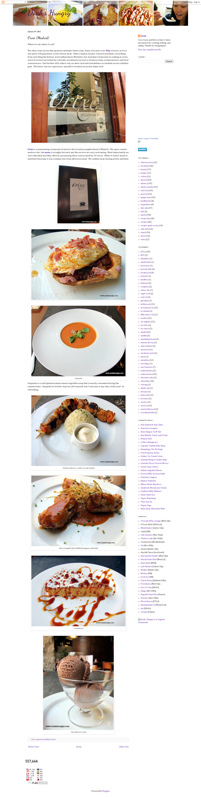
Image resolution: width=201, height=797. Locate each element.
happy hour (146, 197)
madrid (47, 739)
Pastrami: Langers (149, 477)
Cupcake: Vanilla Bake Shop (153, 446)
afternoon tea (147, 162)
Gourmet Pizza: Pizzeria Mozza (154, 463)
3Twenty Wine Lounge (151, 521)
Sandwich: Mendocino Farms (154, 488)
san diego (145, 364)
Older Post (123, 747)
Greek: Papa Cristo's (149, 467)
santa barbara (147, 371)
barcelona (145, 266)
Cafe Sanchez (146, 535)
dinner (144, 183)
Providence (146, 584)
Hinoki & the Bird (149, 559)
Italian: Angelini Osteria (151, 470)
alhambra (145, 259)
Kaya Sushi (145, 563)
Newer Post (33, 747)
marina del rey (147, 343)
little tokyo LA (147, 315)
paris (143, 357)
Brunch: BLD (146, 439)
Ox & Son (145, 577)
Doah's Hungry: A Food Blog (148, 138)
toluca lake (145, 395)
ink (142, 608)
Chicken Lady (147, 538)
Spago (143, 591)
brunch (144, 170)
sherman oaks (147, 378)
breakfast (145, 166)
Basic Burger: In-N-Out (151, 432)
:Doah (143, 36)
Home (79, 747)
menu (47, 152)
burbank (144, 283)
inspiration (146, 205)
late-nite (144, 208)
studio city (145, 388)
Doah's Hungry (49, 12)
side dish (145, 229)
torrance (144, 399)
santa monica (146, 374)
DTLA (143, 252)
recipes (144, 222)
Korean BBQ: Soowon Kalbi (153, 474)
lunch (143, 215)
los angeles (146, 322)
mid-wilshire (146, 346)
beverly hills (146, 269)
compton (145, 287)
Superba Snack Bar (149, 594)
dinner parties (147, 187)
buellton (144, 280)
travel (53, 739)
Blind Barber (146, 528)
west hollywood (148, 409)
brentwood (146, 273)
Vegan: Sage (146, 505)
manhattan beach (148, 339)
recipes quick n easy (149, 226)
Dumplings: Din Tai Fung (151, 449)
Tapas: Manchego (148, 498)
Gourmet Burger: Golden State (154, 460)
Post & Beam (146, 581)
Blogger (105, 791)
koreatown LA (147, 308)
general (40, 739)
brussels (144, 276)
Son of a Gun (146, 587)
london (144, 318)
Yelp (108, 51)
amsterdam (146, 262)
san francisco (146, 367)
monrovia (145, 350)
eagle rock (145, 294)
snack (143, 232)
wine (143, 240)
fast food (145, 191)
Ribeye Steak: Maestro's (151, 484)
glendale (144, 301)
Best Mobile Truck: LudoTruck (154, 435)
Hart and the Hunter (150, 556)
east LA (144, 297)
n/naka (144, 612)
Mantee (144, 570)
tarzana (144, 392)
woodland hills (147, 413)
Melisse (144, 573)
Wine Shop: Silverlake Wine (153, 509)
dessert (144, 180)
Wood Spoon (146, 601)
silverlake (145, 381)
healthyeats (146, 201)
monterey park (147, 353)
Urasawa (144, 598)
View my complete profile (149, 50)
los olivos (145, 329)
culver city (145, 290)
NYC (142, 255)
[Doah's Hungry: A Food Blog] (139, 142)
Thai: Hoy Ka (146, 502)
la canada (145, 311)
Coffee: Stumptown (149, 442)
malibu (144, 336)
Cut (142, 546)
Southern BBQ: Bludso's (151, 491)
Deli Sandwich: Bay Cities (152, 425)
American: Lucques (149, 428)
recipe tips (145, 218)
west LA (144, 406)
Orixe (30, 149)
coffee (143, 177)
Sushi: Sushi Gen (148, 495)
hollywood (145, 304)
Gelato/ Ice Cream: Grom (152, 456)
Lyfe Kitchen (146, 567)
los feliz (144, 325)
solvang (144, 385)
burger (144, 173)
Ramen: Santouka (148, 481)
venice (143, 402)
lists (142, 212)
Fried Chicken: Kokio (150, 453)
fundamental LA (148, 605)
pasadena (145, 360)
